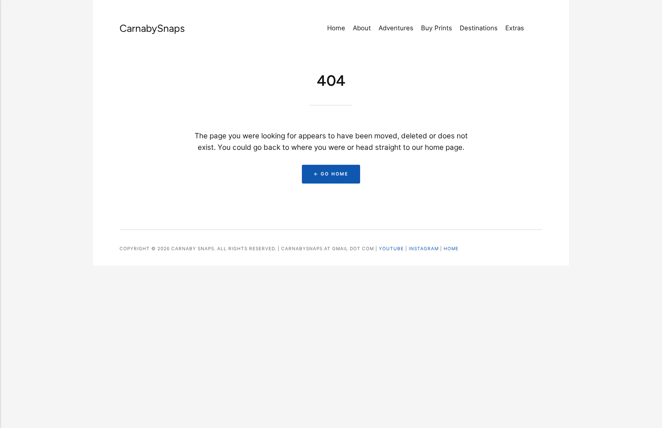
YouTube (391, 248)
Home (336, 28)
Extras (514, 28)
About (362, 28)
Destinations (479, 28)
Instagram (424, 248)
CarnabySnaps (143, 28)
